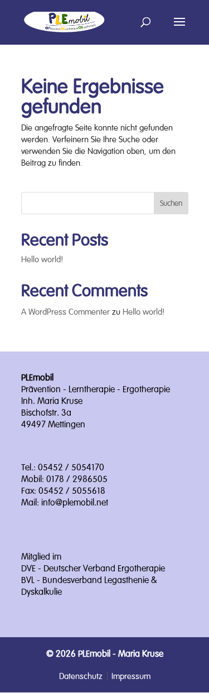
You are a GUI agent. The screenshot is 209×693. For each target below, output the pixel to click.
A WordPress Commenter (65, 311)
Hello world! (42, 259)
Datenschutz (81, 676)
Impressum (130, 676)
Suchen (171, 203)
